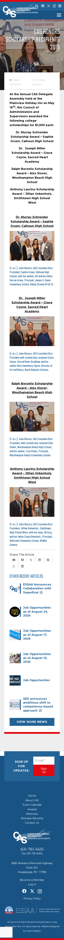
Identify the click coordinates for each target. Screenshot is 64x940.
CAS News (39, 80)
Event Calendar (32, 804)
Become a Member (32, 880)
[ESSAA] (32, 910)
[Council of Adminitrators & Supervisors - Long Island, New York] (21, 10)
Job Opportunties (36, 680)
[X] (48, 5)
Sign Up (44, 770)
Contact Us (32, 822)
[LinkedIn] (59, 5)
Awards (32, 809)
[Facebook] (42, 5)
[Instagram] (54, 6)
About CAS (32, 800)
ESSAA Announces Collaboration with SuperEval (37, 588)
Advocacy (32, 813)
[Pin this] (48, 560)
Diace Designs (33, 930)
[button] (36, 6)
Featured (36, 84)
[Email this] (14, 560)
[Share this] (22, 560)
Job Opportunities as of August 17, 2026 (37, 634)
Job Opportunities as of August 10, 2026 (37, 658)
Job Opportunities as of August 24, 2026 (37, 611)
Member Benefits (32, 818)
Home (32, 795)
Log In (32, 884)
